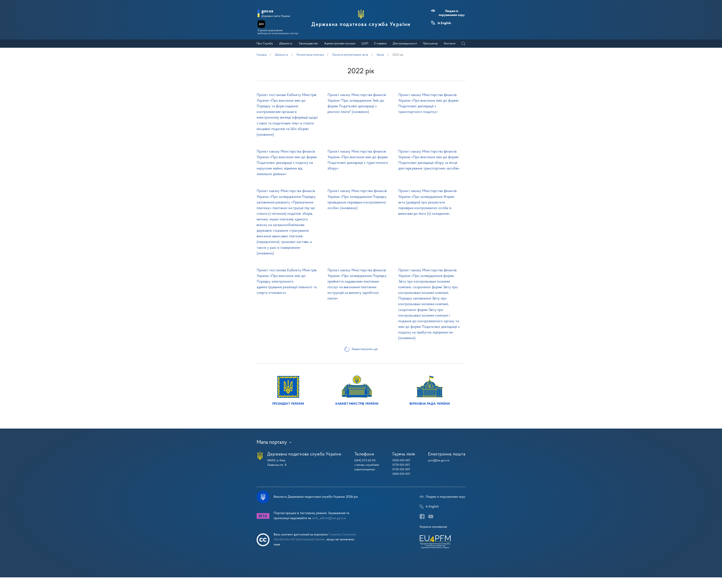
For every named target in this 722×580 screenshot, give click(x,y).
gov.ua (267, 11)
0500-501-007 (401, 460)
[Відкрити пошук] (463, 44)
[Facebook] (422, 516)
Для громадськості (405, 43)
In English (444, 23)
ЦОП (365, 43)
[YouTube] (430, 516)
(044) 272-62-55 (365, 460)
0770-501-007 (401, 465)
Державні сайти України (275, 16)
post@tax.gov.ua (438, 460)
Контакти (449, 43)
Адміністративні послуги (339, 43)
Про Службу (265, 43)
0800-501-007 (401, 474)
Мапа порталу (272, 442)
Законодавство (308, 43)
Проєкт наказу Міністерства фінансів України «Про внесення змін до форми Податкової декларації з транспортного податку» (428, 103)
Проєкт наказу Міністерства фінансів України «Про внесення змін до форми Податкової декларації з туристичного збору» (358, 160)
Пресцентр (430, 43)
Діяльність (285, 43)
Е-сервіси (380, 43)
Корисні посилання (433, 527)
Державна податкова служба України (360, 24)
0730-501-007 (401, 469)
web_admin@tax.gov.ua (329, 518)
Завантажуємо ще (364, 349)
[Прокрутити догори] (703, 565)
